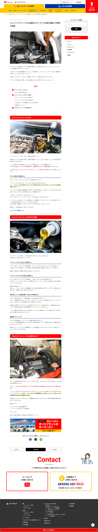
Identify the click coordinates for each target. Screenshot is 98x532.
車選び (69, 55)
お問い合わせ (47, 523)
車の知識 (70, 49)
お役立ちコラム (12, 14)
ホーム (6, 14)
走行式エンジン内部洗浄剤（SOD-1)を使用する (26, 102)
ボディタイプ (71, 47)
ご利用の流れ (25, 522)
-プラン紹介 (25, 506)
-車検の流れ (47, 505)
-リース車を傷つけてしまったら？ (52, 509)
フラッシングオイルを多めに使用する (24, 100)
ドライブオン (35, 197)
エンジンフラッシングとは (20, 90)
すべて (69, 41)
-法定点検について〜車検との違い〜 (52, 506)
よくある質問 (25, 524)
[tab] (24, 6)
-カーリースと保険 (49, 513)
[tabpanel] (43, 10)
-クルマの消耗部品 (49, 511)
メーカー (70, 44)
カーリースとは (25, 517)
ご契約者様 (71, 506)
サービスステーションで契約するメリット (31, 520)
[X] (35, 439)
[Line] (41, 439)
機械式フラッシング (20, 105)
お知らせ (46, 518)
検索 (76, 29)
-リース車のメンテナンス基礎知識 (52, 508)
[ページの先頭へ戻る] (93, 525)
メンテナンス (71, 52)
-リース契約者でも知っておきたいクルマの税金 (55, 514)
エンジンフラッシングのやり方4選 (22, 95)
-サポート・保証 (26, 508)
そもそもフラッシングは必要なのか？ (23, 107)
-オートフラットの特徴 (28, 505)
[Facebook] (30, 439)
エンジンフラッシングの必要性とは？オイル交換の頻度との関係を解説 (32, 14)
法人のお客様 (72, 503)
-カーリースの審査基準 (50, 516)
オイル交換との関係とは (21, 92)
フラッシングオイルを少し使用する (24, 97)
